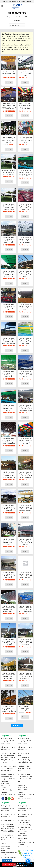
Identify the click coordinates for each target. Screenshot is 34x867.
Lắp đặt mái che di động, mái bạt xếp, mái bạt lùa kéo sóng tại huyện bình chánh (8, 206)
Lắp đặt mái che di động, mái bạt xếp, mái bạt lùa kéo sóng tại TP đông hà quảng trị (8, 474)
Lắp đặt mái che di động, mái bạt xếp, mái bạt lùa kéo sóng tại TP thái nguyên (25, 642)
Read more (9, 82)
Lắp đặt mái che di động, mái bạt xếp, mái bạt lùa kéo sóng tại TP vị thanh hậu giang (25, 675)
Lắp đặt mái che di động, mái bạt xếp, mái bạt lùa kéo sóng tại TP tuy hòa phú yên (8, 675)
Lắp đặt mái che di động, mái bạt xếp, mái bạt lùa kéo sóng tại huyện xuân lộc (8, 273)
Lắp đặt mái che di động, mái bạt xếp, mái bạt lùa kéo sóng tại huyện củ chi (25, 206)
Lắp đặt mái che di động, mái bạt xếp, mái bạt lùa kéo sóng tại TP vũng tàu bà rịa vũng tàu (9, 709)
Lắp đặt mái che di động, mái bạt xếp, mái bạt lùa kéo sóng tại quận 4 (25, 273)
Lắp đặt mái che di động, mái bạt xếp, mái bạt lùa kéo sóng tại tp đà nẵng (25, 441)
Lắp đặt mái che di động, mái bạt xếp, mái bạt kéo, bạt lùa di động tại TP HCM (25, 173)
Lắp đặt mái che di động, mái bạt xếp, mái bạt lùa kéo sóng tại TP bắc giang (8, 407)
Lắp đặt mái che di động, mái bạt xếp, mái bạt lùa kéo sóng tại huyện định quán (8, 240)
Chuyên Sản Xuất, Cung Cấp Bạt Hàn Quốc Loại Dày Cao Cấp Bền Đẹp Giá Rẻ (25, 139)
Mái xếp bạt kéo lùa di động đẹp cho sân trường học (25, 708)
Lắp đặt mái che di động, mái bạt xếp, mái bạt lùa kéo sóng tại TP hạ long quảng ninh (25, 474)
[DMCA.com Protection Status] (18, 865)
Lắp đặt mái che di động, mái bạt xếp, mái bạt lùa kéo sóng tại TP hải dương (8, 508)
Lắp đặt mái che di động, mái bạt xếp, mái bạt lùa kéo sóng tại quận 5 (8, 307)
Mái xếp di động (17, 16)
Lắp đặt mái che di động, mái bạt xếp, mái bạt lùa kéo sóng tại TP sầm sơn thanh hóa (8, 608)
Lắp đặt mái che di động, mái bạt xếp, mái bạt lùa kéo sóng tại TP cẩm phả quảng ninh (8, 441)
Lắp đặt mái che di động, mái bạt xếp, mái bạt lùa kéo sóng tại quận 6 (25, 307)
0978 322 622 (7, 864)
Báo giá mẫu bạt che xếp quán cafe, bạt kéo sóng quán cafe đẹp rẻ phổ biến (8, 139)
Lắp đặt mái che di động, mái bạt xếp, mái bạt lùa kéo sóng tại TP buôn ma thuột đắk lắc (25, 407)
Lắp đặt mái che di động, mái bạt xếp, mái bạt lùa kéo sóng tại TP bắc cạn (25, 374)
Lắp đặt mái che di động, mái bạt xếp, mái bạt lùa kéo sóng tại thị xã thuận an (8, 374)
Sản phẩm (9, 16)
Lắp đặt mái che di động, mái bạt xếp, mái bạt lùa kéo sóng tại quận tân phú (25, 340)
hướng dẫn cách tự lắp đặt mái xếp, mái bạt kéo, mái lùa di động (8, 172)
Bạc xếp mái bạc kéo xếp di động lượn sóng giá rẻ (8, 73)
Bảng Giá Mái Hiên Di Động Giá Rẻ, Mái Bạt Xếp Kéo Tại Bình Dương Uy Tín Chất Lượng (9, 106)
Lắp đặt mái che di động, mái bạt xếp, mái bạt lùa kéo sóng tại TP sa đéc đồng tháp (25, 575)
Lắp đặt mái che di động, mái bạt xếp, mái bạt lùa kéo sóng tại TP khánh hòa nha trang (25, 508)
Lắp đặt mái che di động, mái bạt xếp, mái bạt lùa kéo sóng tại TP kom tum (8, 541)
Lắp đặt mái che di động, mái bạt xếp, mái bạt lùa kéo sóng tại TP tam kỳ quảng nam (25, 608)
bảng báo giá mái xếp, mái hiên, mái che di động (25, 73)
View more (17, 725)
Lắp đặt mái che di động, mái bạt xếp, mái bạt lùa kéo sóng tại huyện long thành (25, 240)
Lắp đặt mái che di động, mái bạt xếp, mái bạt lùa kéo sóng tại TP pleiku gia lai (8, 575)
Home (4, 16)
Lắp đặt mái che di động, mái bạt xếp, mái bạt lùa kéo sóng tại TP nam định (25, 541)
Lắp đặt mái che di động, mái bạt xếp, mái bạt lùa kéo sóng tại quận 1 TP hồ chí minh (8, 340)
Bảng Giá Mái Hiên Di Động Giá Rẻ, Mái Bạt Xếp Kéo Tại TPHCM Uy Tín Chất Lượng (25, 106)
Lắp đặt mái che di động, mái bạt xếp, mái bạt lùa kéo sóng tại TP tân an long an (8, 642)
